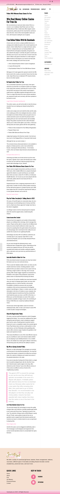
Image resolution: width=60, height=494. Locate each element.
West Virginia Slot (11, 424)
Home (46, 32)
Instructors (47, 36)
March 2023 (47, 70)
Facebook (40, 477)
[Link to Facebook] (50, 1)
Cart (45, 23)
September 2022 (48, 72)
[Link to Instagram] (52, 1)
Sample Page (48, 52)
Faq (45, 31)
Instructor (46, 34)
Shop (45, 56)
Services (46, 54)
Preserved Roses (11, 481)
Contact (46, 29)
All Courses (47, 17)
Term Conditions (48, 58)
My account (47, 38)
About (46, 15)
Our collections (48, 40)
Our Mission (47, 42)
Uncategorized (48, 64)
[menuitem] (11, 9)
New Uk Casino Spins (12, 194)
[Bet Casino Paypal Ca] (1, 247)
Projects (46, 50)
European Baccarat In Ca (13, 154)
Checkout (46, 25)
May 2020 (47, 74)
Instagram (40, 482)
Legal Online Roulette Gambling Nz (16, 101)
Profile (46, 48)
